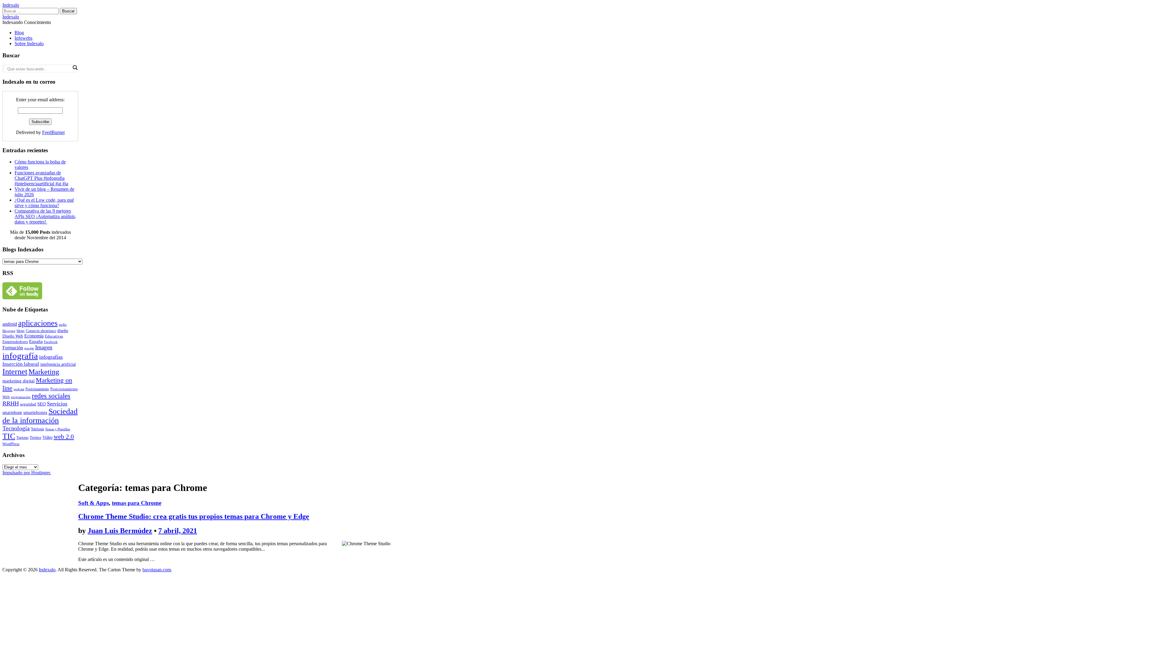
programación (21, 397)
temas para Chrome (136, 503)
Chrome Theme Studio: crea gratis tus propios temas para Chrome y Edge (193, 516)
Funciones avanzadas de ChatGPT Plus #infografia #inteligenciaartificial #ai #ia (41, 178)
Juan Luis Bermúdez (120, 531)
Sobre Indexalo (29, 43)
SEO (41, 403)
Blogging (8, 331)
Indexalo (10, 5)
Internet (14, 371)
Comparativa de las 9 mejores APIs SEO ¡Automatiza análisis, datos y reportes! (45, 216)
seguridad (28, 404)
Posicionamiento (37, 389)
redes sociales (51, 396)
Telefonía (37, 429)
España (36, 341)
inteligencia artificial (58, 364)
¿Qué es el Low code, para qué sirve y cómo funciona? (44, 202)
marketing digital (18, 380)
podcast (19, 389)
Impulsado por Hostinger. (26, 472)
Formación (12, 347)
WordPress (10, 444)
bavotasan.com (156, 569)
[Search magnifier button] (75, 68)
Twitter (35, 437)
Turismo (22, 438)
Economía (34, 335)
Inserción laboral (20, 364)
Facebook (51, 342)
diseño (62, 330)
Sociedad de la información (40, 416)
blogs (21, 331)
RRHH (10, 403)
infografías (51, 357)
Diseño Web (12, 336)
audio (63, 324)
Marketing (43, 372)
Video (47, 437)
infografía (20, 356)
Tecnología (16, 428)
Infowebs (23, 38)
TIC (8, 436)
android (9, 324)
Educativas (54, 336)
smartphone (12, 412)
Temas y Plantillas (57, 429)
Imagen (43, 347)
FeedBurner (53, 132)
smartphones (35, 412)
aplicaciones (38, 323)
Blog (19, 32)
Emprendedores (15, 341)
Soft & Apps (93, 503)
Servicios (57, 404)
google (29, 348)
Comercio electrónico (41, 331)
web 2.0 (64, 436)
